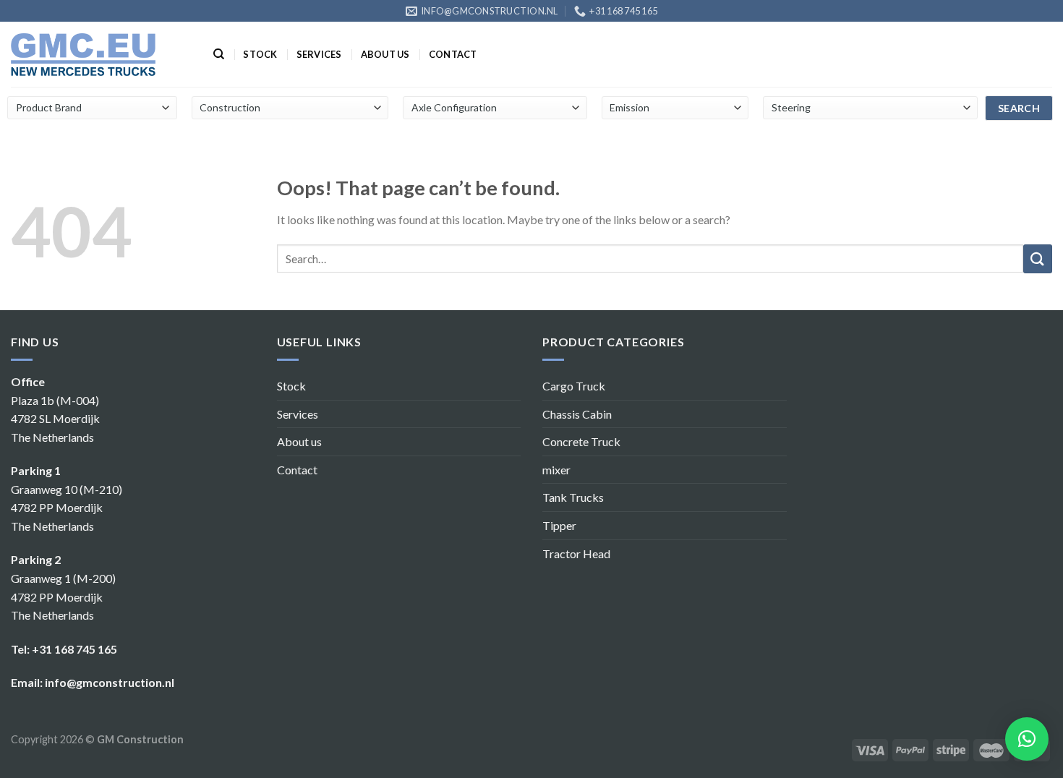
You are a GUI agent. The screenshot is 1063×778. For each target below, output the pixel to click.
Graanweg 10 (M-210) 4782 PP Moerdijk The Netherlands (66, 507)
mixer (556, 469)
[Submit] (1037, 258)
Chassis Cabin (577, 414)
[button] (1027, 739)
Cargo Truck (573, 386)
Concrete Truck (581, 441)
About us (385, 54)
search (1019, 108)
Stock (260, 54)
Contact (453, 54)
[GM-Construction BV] (83, 54)
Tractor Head (576, 553)
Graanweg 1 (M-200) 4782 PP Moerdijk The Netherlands (63, 596)
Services (319, 54)
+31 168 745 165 (74, 649)
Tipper (559, 525)
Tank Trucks (573, 497)
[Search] (218, 54)
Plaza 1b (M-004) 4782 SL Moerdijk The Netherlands (55, 418)
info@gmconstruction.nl (109, 682)
